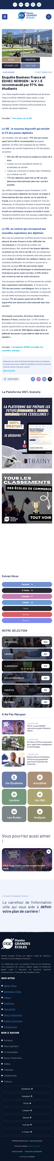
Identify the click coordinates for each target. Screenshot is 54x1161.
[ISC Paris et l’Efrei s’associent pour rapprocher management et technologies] (13, 743)
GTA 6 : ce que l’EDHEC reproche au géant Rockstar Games (39, 728)
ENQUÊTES (30, 60)
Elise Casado (9, 72)
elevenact (32, 1156)
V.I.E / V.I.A (30, 65)
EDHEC (11, 60)
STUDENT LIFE (11, 65)
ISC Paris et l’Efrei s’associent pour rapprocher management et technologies (39, 744)
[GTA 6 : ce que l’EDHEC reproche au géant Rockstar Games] (13, 727)
